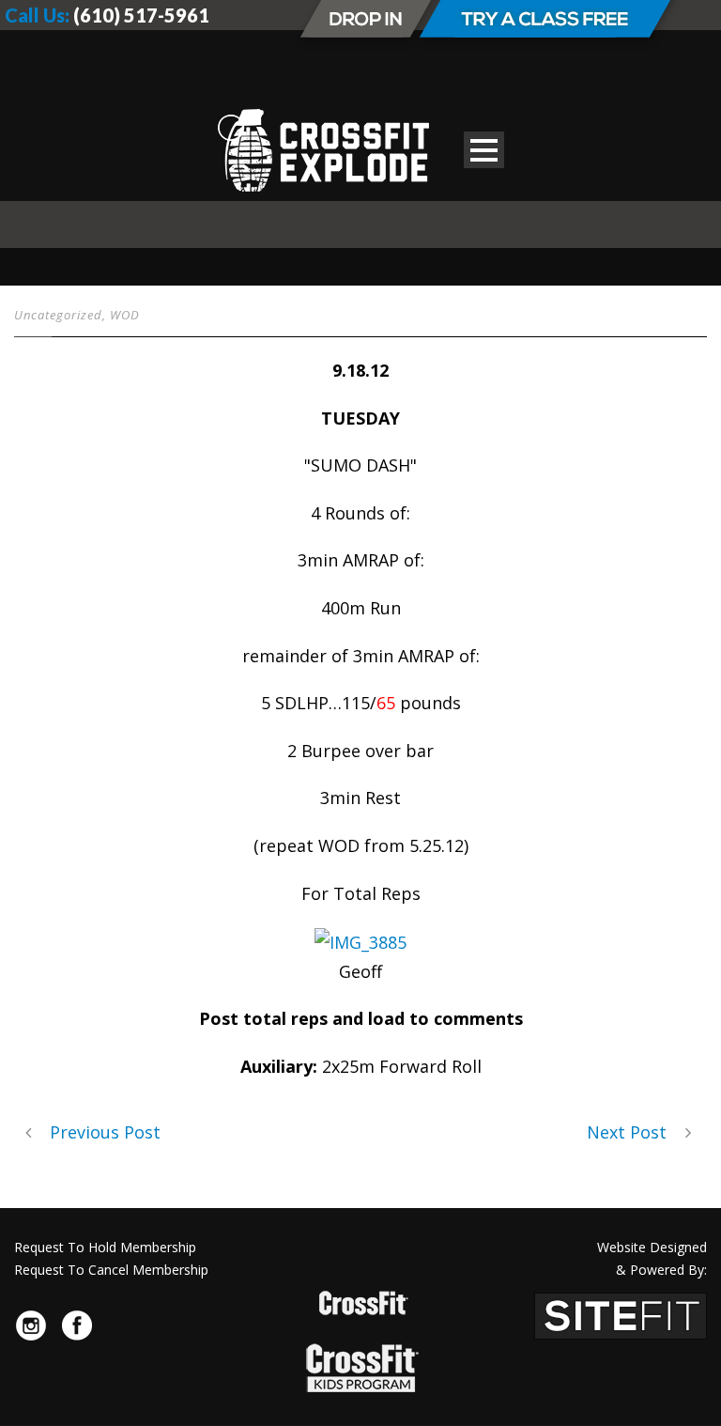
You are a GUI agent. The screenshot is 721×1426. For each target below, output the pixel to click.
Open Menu (484, 150)
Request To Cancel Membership (111, 1270)
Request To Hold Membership (105, 1247)
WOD (125, 314)
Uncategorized (58, 314)
